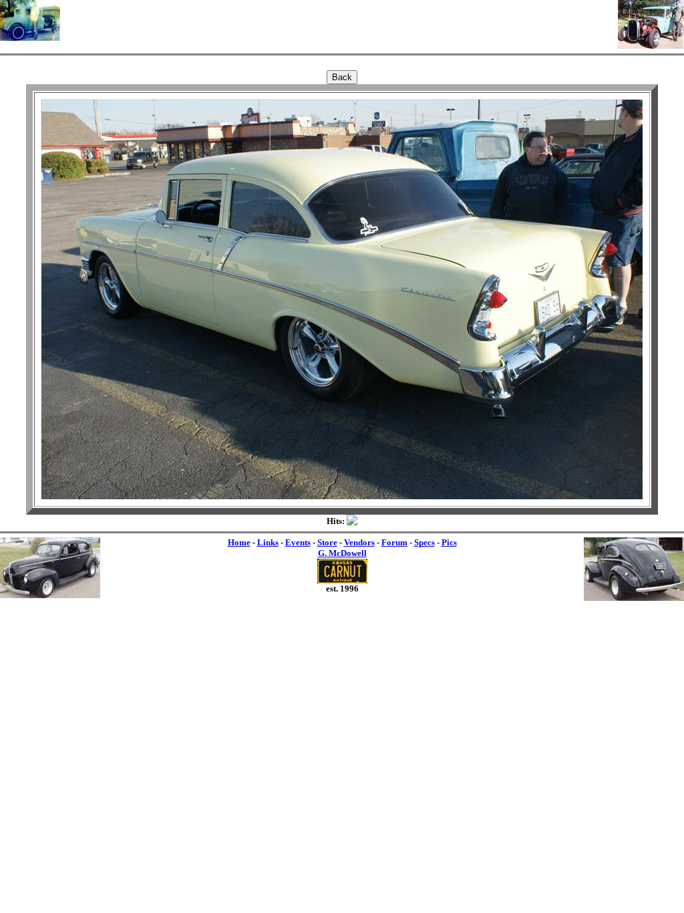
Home (239, 542)
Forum (394, 542)
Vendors (359, 542)
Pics (449, 542)
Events (298, 542)
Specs (424, 542)
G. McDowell (342, 553)
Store (327, 542)
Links (268, 542)
